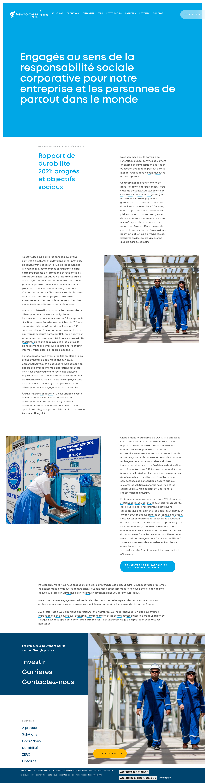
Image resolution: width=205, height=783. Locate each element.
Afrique (86, 593)
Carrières (130, 13)
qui (159, 515)
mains (150, 503)
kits (172, 465)
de (167, 465)
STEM (177, 465)
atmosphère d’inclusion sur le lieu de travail (52, 310)
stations (125, 503)
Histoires (144, 13)
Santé (137, 191)
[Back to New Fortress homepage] (24, 14)
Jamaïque (68, 593)
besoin (178, 515)
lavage (138, 503)
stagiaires (27, 342)
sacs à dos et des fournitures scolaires (142, 550)
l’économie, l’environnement (90, 616)
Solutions (57, 13)
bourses (163, 531)
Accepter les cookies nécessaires (138, 778)
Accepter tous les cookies (134, 772)
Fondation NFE (48, 394)
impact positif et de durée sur (55, 616)
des (144, 503)
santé (148, 527)
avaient (169, 515)
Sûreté (146, 191)
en (121, 469)
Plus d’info (97, 775)
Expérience (159, 465)
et (162, 191)
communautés (156, 173)
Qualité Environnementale (135, 195)
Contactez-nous (48, 682)
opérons (134, 177)
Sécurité (156, 191)
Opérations (73, 13)
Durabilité (88, 13)
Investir (34, 662)
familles (152, 515)
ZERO (100, 13)
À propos (44, 13)
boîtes (127, 469)
